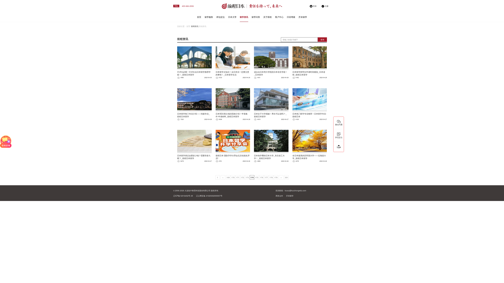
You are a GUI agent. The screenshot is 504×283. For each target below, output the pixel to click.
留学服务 (209, 16)
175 (256, 177)
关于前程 (267, 16)
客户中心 (279, 16)
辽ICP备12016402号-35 (183, 195)
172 (242, 177)
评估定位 (220, 16)
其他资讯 (202, 26)
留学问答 (256, 16)
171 (237, 177)
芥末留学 (303, 16)
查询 (322, 39)
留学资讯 (244, 16)
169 (228, 177)
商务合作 (279, 195)
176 (261, 177)
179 (275, 177)
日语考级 (291, 16)
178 (271, 177)
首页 (199, 16)
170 (233, 177)
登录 (315, 6)
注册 (326, 6)
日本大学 (232, 16)
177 (266, 177)
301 (286, 177)
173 (247, 177)
